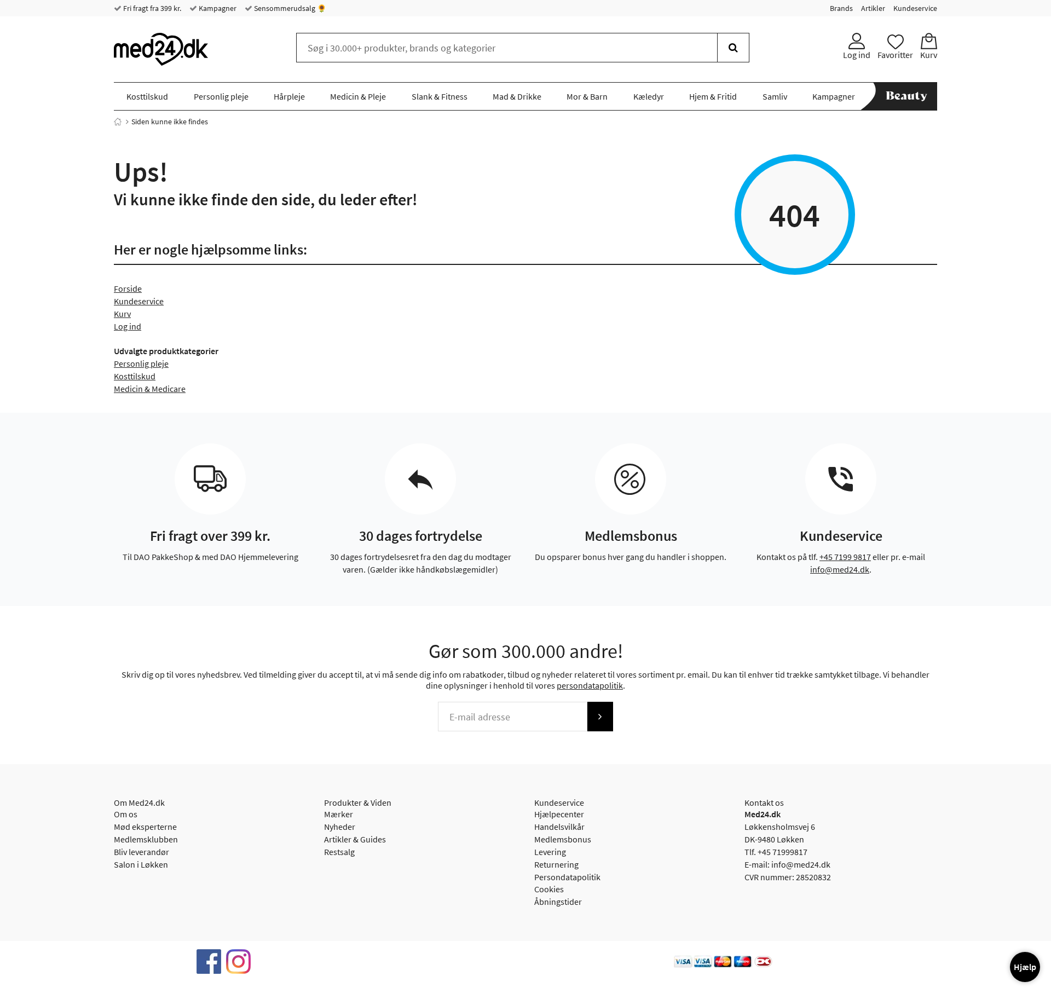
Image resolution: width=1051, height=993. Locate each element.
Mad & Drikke (517, 96)
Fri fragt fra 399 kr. (151, 8)
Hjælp (1025, 966)
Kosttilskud (147, 96)
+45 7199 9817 (845, 556)
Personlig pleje (221, 96)
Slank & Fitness (439, 96)
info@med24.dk (839, 569)
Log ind (127, 326)
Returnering (556, 864)
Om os (125, 814)
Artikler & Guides (355, 839)
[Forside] (118, 121)
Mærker (338, 814)
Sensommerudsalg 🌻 (289, 8)
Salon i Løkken (141, 864)
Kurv (122, 313)
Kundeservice (915, 8)
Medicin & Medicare (150, 388)
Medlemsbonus (562, 839)
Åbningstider (558, 901)
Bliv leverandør (141, 851)
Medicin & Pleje (358, 96)
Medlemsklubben (146, 839)
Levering (550, 851)
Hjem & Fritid (713, 96)
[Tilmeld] (600, 716)
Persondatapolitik (567, 876)
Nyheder (339, 826)
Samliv (775, 96)
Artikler (873, 8)
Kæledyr (648, 96)
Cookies (549, 889)
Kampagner (216, 8)
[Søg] (733, 47)
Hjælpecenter (559, 814)
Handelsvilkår (559, 826)
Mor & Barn (587, 96)
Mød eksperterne (145, 826)
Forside (128, 288)
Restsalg (339, 851)
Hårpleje (289, 96)
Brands (841, 8)
